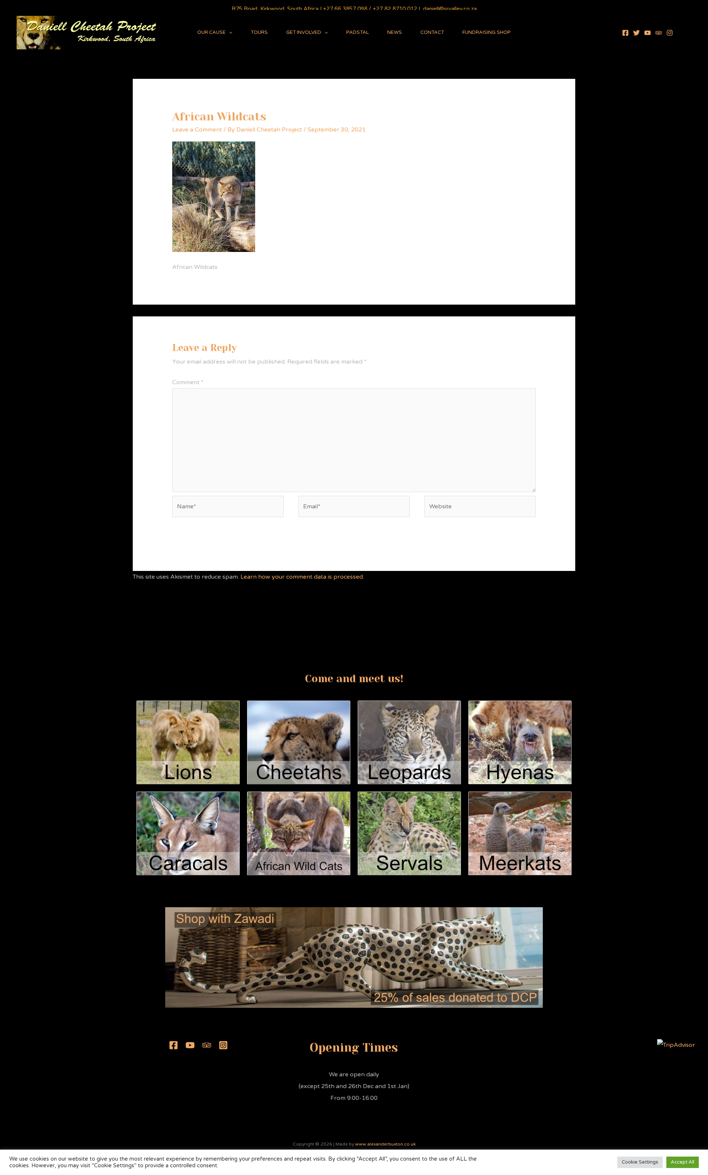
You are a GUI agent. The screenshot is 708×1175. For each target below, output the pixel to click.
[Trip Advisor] (658, 32)
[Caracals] (188, 833)
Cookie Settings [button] (640, 1162)
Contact (432, 32)
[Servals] (409, 833)
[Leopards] (409, 742)
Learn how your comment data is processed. (302, 577)
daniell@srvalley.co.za (450, 9)
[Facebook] (625, 32)
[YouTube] (647, 32)
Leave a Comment (197, 129)
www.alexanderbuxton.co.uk (385, 1144)
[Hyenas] (520, 742)
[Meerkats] (520, 833)
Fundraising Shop (486, 32)
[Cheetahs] (298, 742)
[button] (229, 32)
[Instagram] (669, 32)
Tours (259, 32)
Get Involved (303, 32)
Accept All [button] (682, 1162)
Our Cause (211, 32)
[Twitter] (636, 32)
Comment (188, 382)
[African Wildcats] (298, 833)
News (394, 32)
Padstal (357, 32)
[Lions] (188, 742)
